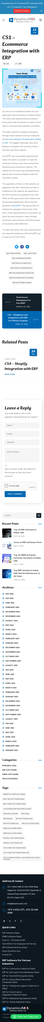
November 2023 (13, 652)
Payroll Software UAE (12, 843)
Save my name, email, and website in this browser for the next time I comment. (20, 473)
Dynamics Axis (9, 766)
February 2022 (12, 746)
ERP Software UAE (10, 823)
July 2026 (9, 594)
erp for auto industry (21, 263)
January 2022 (12, 750)
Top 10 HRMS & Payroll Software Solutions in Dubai (21, 858)
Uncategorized (10, 779)
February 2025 (12, 607)
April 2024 (10, 630)
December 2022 (13, 701)
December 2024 (13, 612)
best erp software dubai (13, 799)
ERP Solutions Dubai (30, 823)
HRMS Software (10, 774)
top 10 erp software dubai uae (16, 853)
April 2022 (10, 737)
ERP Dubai (25, 814)
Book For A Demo (22, 11)
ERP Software (9, 770)
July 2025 (9, 598)
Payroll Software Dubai (13, 838)
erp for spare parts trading (21, 278)
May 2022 (10, 732)
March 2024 (11, 634)
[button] (40, 20)
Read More (10, 374)
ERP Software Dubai (24, 819)
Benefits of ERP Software (14, 794)
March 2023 (11, 688)
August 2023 (12, 665)
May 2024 (10, 625)
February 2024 (12, 638)
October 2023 (12, 656)
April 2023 (10, 683)
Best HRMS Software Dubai (14, 804)
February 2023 (12, 692)
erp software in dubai (22, 283)
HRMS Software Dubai (12, 828)
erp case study (30, 253)
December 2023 (13, 647)
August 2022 (12, 719)
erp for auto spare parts (21, 268)
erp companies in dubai (21, 258)
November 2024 (13, 616)
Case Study (10, 359)
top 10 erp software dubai (14, 848)
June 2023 (10, 674)
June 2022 (10, 728)
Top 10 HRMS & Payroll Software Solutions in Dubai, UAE (27, 558)
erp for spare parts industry (21, 273)
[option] (22, 365)
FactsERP (16, 205)
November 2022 (13, 705)
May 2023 (10, 679)
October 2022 (12, 710)
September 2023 (13, 661)
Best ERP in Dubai (13, 253)
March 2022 (11, 741)
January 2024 (12, 643)
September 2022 (13, 714)
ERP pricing (7, 819)
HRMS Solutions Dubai (12, 833)
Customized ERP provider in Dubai (17, 809)
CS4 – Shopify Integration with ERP (21, 366)
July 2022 (9, 723)
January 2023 (12, 697)
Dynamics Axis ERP (10, 814)
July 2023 (9, 670)
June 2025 (10, 603)
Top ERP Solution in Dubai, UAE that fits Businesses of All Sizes (27, 573)
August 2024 (12, 621)
